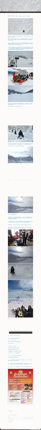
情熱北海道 (20, 5)
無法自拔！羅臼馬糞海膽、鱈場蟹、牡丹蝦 (28, 417)
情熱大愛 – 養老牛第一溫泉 (11, 417)
